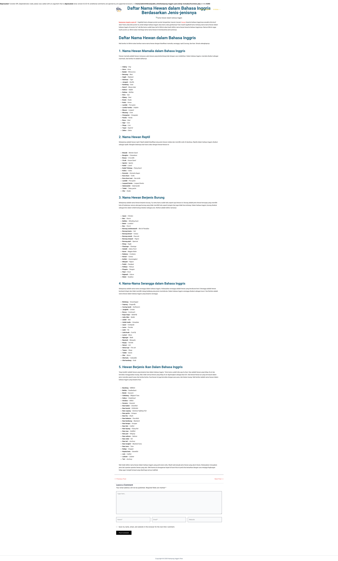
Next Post (219, 479)
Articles (216, 9)
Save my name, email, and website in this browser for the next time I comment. (147, 527)
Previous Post (120, 479)
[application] (219, 9)
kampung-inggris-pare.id (127, 22)
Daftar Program (204, 9)
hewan (183, 22)
